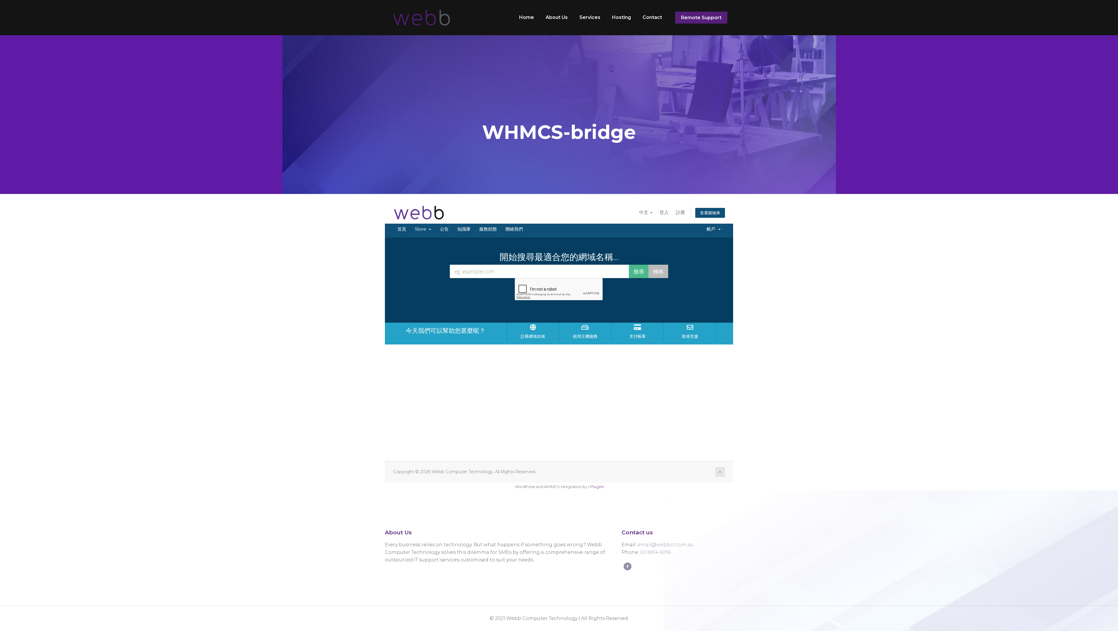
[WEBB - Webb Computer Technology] (421, 17)
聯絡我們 (514, 229)
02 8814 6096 (655, 552)
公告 (444, 229)
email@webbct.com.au (666, 544)
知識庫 (463, 229)
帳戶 (712, 229)
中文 (644, 212)
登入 (664, 212)
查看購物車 (710, 212)
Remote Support (701, 17)
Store (421, 229)
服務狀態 (488, 229)
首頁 (401, 229)
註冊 (680, 212)
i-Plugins (596, 486)
